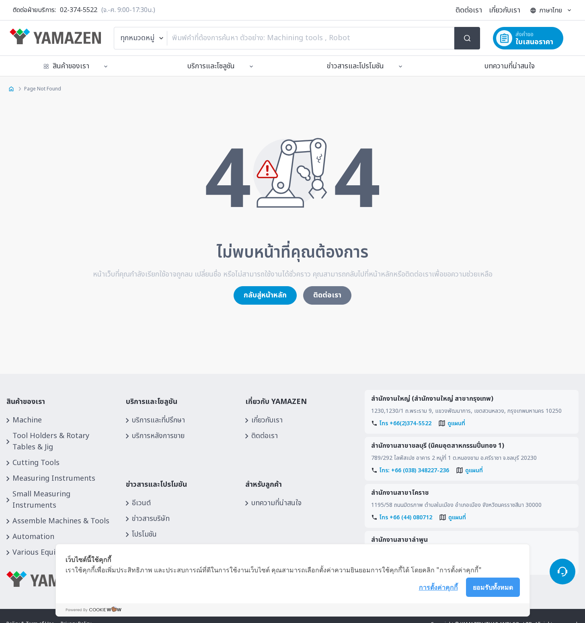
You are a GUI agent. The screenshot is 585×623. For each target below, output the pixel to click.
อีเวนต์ (141, 503)
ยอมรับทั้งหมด (493, 587)
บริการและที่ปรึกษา (158, 420)
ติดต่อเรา (469, 10)
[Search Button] (467, 38)
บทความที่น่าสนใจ (509, 66)
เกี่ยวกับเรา (504, 10)
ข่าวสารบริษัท (151, 518)
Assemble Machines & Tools (60, 521)
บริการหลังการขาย (158, 435)
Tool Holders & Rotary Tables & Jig (50, 441)
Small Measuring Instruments (41, 500)
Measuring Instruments (53, 478)
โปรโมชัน (144, 534)
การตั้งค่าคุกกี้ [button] (438, 587)
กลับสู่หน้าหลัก (265, 295)
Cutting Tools (36, 462)
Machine (27, 420)
